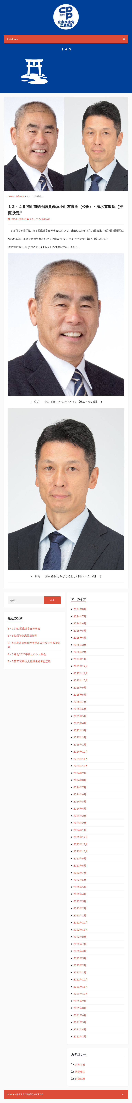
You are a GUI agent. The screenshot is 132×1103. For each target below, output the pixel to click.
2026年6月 (79, 623)
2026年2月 (79, 651)
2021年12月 (80, 979)
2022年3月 (79, 958)
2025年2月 (79, 737)
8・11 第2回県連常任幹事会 (24, 628)
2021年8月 (79, 1007)
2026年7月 (79, 616)
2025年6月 (79, 708)
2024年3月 (79, 815)
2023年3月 (79, 901)
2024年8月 (79, 780)
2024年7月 (79, 787)
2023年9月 (79, 858)
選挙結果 (80, 1078)
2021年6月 (79, 1015)
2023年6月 (79, 879)
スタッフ (34, 219)
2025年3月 (79, 730)
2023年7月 (79, 872)
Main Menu (12, 39)
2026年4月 (79, 637)
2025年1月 (79, 744)
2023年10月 (80, 851)
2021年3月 (79, 1036)
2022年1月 (79, 972)
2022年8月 (79, 936)
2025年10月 (80, 680)
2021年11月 (80, 986)
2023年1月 (79, 915)
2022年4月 (79, 950)
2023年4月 (79, 894)
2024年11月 (80, 758)
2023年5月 (79, 886)
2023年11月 (80, 844)
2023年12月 (80, 837)
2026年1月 (79, 659)
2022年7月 (79, 943)
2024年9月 (79, 773)
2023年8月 (79, 865)
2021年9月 (79, 1000)
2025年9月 (79, 687)
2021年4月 (79, 1029)
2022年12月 (80, 922)
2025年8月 (79, 694)
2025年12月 (80, 666)
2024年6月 (79, 794)
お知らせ (20, 196)
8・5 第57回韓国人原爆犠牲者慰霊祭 (29, 661)
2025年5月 (79, 716)
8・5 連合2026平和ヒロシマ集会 (27, 654)
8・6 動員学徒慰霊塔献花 (22, 635)
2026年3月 (79, 644)
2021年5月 (79, 1022)
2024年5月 (79, 801)
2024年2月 (79, 822)
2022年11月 (80, 929)
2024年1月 (79, 829)
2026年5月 (79, 630)
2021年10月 (80, 993)
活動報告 (80, 1071)
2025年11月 (80, 673)
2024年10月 (80, 765)
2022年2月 (79, 965)
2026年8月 (79, 609)
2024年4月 (79, 808)
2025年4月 (79, 723)
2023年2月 (79, 908)
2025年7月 (79, 701)
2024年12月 (80, 751)
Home (11, 196)
